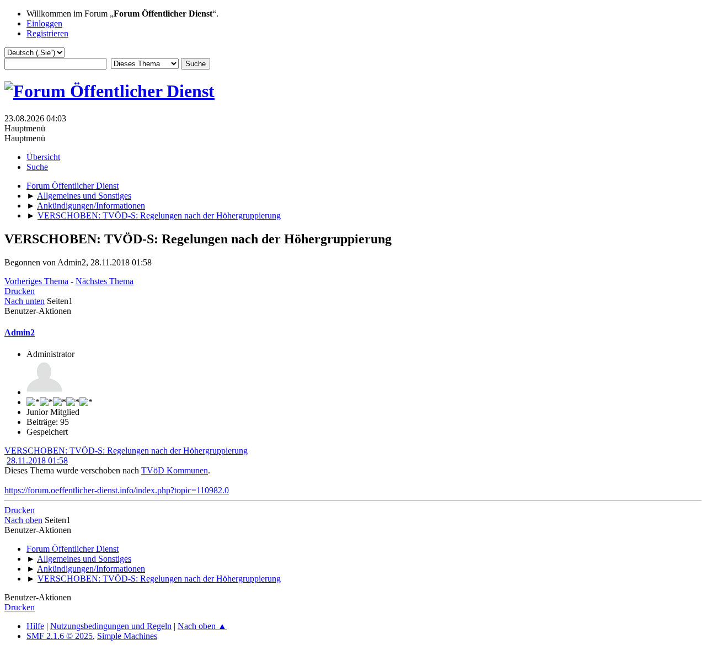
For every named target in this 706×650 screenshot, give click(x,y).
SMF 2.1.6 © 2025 (59, 636)
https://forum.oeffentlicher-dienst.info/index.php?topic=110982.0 (116, 490)
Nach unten (24, 301)
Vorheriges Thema (36, 281)
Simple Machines (127, 636)
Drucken (19, 291)
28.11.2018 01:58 (37, 460)
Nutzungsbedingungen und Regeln (111, 626)
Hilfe (35, 626)
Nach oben (23, 520)
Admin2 (19, 332)
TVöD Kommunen (174, 470)
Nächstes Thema (104, 281)
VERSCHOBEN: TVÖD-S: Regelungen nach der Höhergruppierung (126, 450)
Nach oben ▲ (202, 626)
